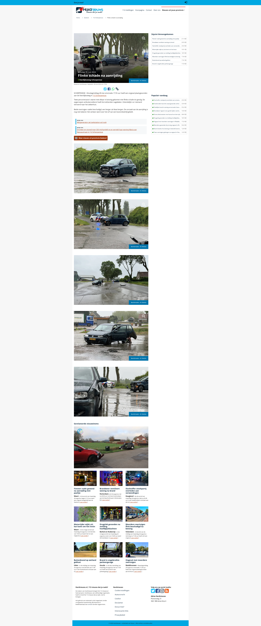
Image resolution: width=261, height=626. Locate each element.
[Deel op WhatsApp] (113, 89)
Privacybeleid (120, 615)
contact (90, 604)
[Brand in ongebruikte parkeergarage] (111, 549)
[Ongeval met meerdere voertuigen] (137, 549)
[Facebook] (157, 592)
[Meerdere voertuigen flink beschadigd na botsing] (137, 514)
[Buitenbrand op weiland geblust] (85, 549)
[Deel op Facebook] (109, 89)
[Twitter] (153, 592)
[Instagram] (162, 592)
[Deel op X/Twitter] (105, 89)
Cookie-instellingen (122, 590)
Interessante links (121, 611)
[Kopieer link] (117, 89)
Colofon (118, 599)
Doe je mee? (119, 607)
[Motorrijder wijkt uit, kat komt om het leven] (85, 514)
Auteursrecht (120, 594)
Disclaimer (119, 603)
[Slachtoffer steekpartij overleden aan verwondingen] (137, 478)
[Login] (186, 2)
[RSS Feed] (167, 592)
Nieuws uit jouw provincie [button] (172, 10)
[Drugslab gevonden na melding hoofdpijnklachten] (111, 514)
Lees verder (83, 502)
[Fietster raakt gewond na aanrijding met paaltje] (85, 478)
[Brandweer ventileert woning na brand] (111, 478)
